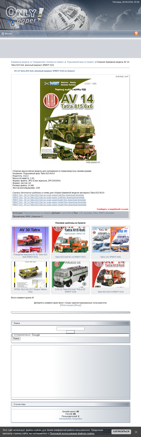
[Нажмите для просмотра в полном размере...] (70, 164)
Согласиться (121, 431)
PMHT (26, 176)
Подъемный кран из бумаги (37, 213)
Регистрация (67, 305)
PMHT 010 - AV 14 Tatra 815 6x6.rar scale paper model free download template (49, 202)
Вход (77, 305)
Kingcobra (77, 419)
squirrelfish (67, 213)
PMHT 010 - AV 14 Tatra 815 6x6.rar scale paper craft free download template (48, 197)
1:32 (81, 213)
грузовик (88, 213)
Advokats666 (65, 419)
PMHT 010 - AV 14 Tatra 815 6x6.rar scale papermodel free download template (49, 200)
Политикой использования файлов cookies (72, 433)
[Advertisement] (70, 48)
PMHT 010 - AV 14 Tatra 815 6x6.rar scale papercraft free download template (48, 195)
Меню (8, 33)
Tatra (95, 213)
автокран (109, 213)
